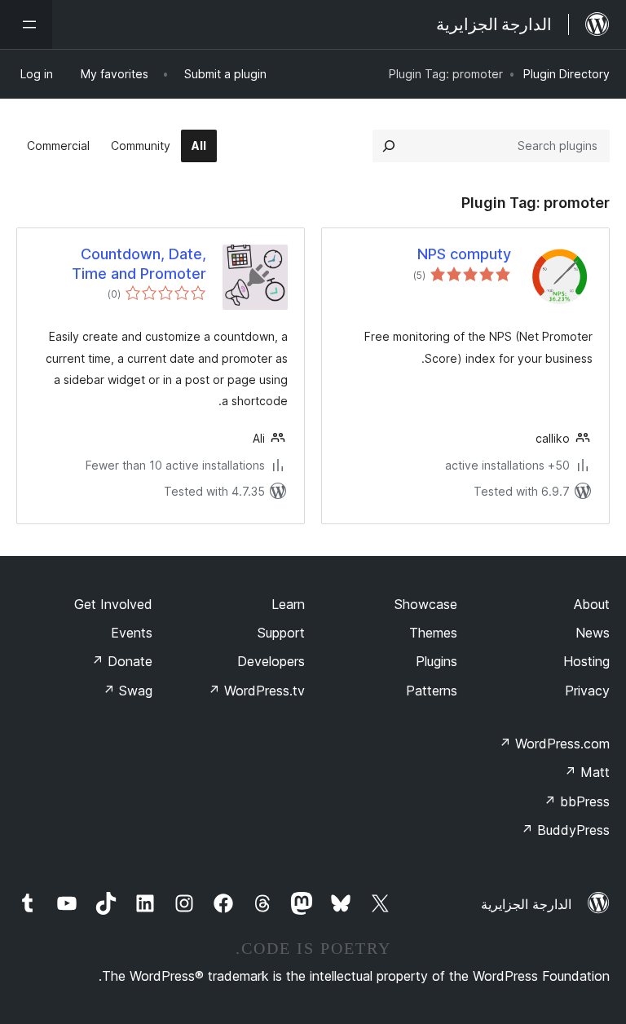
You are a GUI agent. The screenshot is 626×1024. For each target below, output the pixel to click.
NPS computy (464, 254)
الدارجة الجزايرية (526, 904)
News (592, 633)
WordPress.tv (256, 690)
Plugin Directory (566, 74)
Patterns (431, 690)
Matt (587, 772)
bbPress (577, 801)
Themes (433, 633)
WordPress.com (554, 743)
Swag (127, 690)
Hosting (586, 661)
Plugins (436, 661)
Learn (288, 604)
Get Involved (113, 604)
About (592, 604)
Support (281, 633)
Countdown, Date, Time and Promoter (139, 263)
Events (131, 633)
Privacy (587, 690)
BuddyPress (565, 830)
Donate (121, 661)
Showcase (426, 604)
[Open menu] (26, 24)
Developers (271, 661)
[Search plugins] (389, 146)
